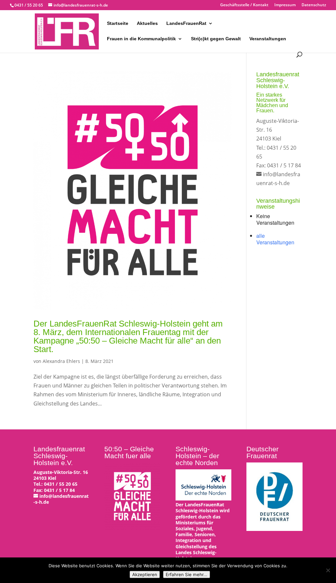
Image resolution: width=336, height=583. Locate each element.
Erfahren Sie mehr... (186, 574)
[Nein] (328, 570)
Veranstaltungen (267, 38)
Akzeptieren (144, 574)
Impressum (285, 5)
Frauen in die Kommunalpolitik (141, 38)
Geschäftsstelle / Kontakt (244, 5)
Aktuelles (147, 23)
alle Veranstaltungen (275, 239)
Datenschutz (314, 5)
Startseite (117, 23)
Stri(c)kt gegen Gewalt (216, 38)
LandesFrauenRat (186, 23)
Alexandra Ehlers (61, 361)
